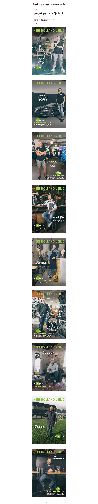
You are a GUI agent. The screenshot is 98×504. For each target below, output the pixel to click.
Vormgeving (36, 9)
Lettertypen (48, 9)
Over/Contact (61, 9)
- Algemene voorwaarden (61, 502)
